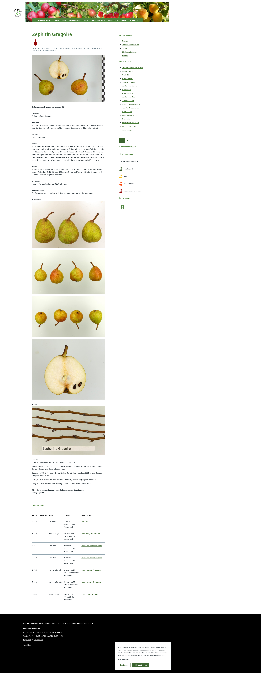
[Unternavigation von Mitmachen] (119, 20)
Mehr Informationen (123, 659)
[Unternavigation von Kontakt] (138, 20)
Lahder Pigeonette (129, 126)
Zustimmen (124, 665)
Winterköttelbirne (128, 82)
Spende (125, 48)
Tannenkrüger (127, 130)
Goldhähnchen (127, 71)
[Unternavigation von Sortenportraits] (105, 20)
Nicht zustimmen (140, 665)
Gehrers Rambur (128, 100)
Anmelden (27, 645)
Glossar (125, 41)
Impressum (27, 639)
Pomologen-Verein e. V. (87, 623)
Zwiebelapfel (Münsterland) (132, 67)
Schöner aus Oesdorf (130, 86)
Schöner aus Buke (128, 97)
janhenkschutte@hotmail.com (92, 570)
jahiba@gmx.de (87, 521)
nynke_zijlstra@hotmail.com (91, 594)
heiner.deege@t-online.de (90, 533)
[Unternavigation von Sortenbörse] (67, 20)
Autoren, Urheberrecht (130, 44)
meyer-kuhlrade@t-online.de (91, 546)
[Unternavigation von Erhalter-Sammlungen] (89, 20)
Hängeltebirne (127, 78)
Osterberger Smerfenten (131, 104)
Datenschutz (38, 639)
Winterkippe (126, 75)
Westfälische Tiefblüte (130, 122)
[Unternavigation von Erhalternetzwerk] (52, 20)
